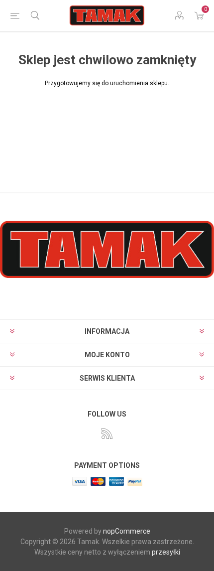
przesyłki (166, 552)
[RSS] (107, 433)
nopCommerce (126, 531)
